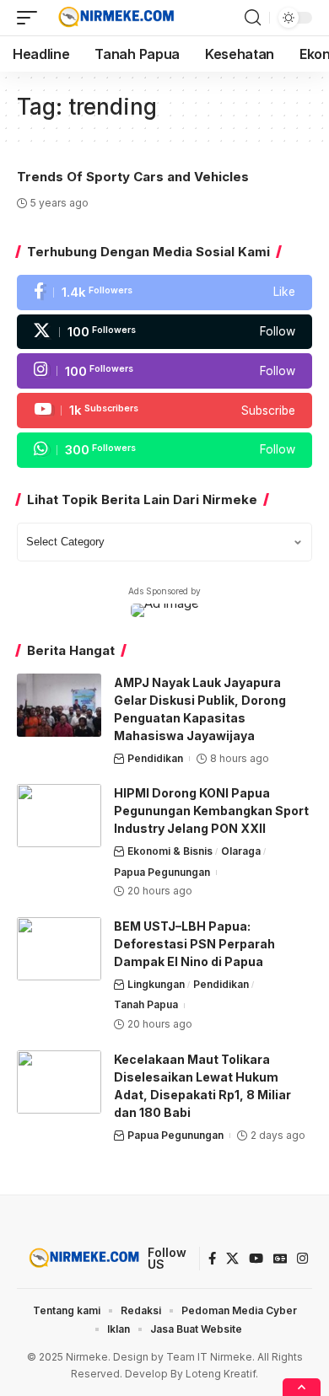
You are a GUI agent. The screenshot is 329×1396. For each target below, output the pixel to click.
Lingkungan (156, 984)
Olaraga (241, 851)
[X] (164, 332)
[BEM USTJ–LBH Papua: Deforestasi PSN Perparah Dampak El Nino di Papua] (59, 948)
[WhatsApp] (164, 450)
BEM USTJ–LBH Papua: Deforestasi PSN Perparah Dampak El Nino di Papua (194, 944)
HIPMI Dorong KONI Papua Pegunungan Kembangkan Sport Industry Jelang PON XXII (211, 810)
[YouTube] (256, 1259)
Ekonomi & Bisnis (170, 851)
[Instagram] (164, 371)
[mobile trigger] (31, 17)
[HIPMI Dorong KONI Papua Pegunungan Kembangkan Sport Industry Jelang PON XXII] (59, 815)
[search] (252, 17)
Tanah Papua (146, 1004)
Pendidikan (155, 758)
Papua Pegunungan (162, 872)
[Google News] (280, 1259)
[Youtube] (164, 410)
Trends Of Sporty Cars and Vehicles (133, 177)
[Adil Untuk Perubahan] (114, 17)
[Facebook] (164, 292)
